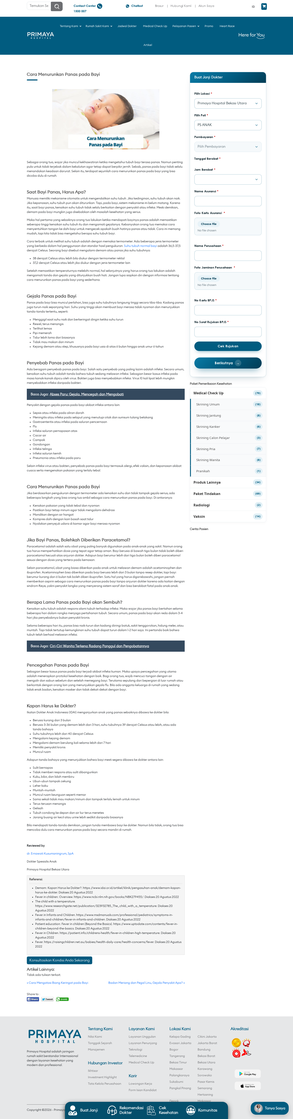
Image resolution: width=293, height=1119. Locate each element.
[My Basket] (264, 6)
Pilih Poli (201, 115)
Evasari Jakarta (180, 1043)
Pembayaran (205, 137)
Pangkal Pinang (180, 1088)
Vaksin (199, 516)
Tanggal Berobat (207, 158)
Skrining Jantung (208, 415)
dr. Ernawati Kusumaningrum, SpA (50, 853)
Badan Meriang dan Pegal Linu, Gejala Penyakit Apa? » (146, 982)
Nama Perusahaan (209, 245)
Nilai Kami (95, 1036)
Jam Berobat (204, 169)
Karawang (205, 1068)
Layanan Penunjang (143, 1043)
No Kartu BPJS (205, 300)
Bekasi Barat (206, 1056)
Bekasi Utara (206, 1062)
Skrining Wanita (208, 460)
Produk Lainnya (207, 482)
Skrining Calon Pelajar (213, 438)
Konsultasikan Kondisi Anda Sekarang (59, 960)
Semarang (205, 1088)
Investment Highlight (102, 1077)
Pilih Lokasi (203, 93)
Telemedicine (138, 1056)
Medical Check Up (208, 393)
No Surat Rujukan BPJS (211, 322)
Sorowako (205, 1075)
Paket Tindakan (207, 493)
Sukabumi (176, 1081)
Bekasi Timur (178, 1062)
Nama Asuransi (206, 191)
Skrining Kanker (208, 426)
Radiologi (201, 505)
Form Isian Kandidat (143, 1090)
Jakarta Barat (207, 1043)
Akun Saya (206, 6)
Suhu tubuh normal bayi (140, 245)
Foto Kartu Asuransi (209, 213)
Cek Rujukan (228, 346)
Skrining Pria (205, 449)
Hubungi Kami (181, 6)
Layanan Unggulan (142, 1036)
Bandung (204, 1049)
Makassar (176, 1068)
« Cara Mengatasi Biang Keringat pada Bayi (57, 982)
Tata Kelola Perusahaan (104, 1083)
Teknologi (135, 1049)
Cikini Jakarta (207, 1036)
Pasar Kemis (206, 1081)
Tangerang (177, 1056)
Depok (174, 1101)
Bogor (173, 1049)
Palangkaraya (179, 1075)
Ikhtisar (93, 1070)
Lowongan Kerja (140, 1083)
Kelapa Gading (180, 1036)
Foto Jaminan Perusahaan (214, 267)
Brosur (159, 6)
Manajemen (96, 1049)
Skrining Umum (208, 404)
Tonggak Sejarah (100, 1043)
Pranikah (203, 471)
